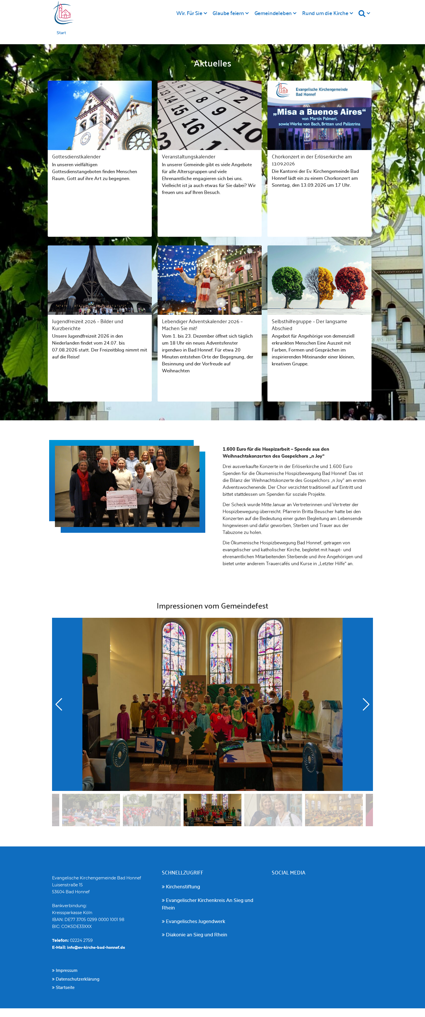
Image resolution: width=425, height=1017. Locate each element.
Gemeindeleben (273, 13)
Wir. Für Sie (189, 13)
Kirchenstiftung (182, 886)
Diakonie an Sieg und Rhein (196, 934)
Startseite (65, 987)
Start (61, 33)
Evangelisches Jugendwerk (195, 921)
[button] (366, 704)
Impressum (66, 970)
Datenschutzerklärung (77, 979)
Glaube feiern (228, 13)
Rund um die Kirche (325, 13)
